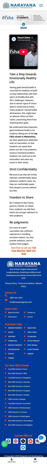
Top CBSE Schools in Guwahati (19, 403)
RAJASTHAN (31, 328)
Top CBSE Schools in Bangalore (19, 378)
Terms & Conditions (26, 283)
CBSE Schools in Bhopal (16, 399)
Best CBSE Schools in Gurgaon (19, 390)
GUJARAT (30, 354)
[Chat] (42, 438)
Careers (30, 317)
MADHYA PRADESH (15, 345)
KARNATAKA (12, 341)
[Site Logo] (19, 5)
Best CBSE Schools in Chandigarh (20, 425)
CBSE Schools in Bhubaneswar (19, 408)
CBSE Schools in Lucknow (17, 412)
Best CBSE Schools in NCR (17, 373)
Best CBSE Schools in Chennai (19, 386)
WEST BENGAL (32, 345)
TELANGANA (31, 336)
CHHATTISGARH (33, 349)
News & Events (13, 312)
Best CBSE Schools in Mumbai (19, 382)
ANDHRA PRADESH (15, 328)
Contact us (31, 312)
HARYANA (11, 336)
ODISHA (11, 354)
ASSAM (10, 332)
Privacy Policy (11, 283)
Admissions (12, 317)
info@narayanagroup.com (21, 302)
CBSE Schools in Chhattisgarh (19, 416)
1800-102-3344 (16, 297)
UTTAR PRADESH (33, 341)
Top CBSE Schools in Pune (17, 369)
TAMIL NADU (32, 332)
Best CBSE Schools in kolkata (18, 395)
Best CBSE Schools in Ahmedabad (20, 421)
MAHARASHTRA (14, 349)
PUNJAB (11, 358)
